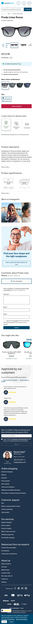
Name (5, 307)
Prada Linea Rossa (17, 13)
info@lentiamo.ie (19, 462)
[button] (14, 45)
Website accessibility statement (10, 490)
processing (16, 321)
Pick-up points (5, 481)
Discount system (6, 528)
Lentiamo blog (5, 573)
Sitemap (3, 582)
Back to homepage (14, 608)
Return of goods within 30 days (10, 506)
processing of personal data (19, 439)
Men (9, 13)
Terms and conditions (7, 487)
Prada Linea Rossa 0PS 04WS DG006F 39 (11, 352)
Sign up (17, 444)
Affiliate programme (7, 534)
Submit (16, 328)
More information (21, 619)
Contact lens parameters (8, 548)
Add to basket (16, 106)
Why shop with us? (7, 576)
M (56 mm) (7, 98)
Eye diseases (5, 551)
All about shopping (7, 472)
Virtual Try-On (7, 45)
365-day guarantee (7, 509)
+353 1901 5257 (18, 459)
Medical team (5, 570)
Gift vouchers (5, 484)
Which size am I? (6, 101)
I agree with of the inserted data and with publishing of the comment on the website (16, 322)
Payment (4, 478)
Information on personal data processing (13, 493)
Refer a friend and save (8, 531)
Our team (4, 567)
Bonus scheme (5, 525)
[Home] (2, 13)
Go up (22, 608)
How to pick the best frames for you (16, 263)
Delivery (3, 475)
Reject (11, 622)
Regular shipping (6, 522)
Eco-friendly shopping (7, 538)
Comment (6, 294)
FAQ (2, 503)
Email (5, 314)
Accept (4, 622)
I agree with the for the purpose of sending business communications (17, 440)
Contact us (4, 579)
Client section (5, 512)
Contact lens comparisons (9, 554)
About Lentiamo (6, 564)
